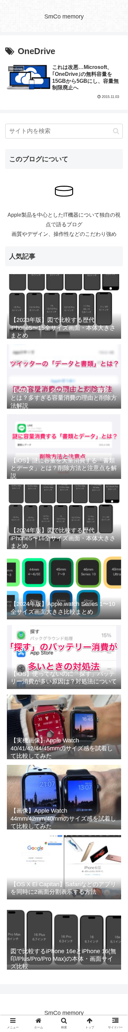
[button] (116, 131)
